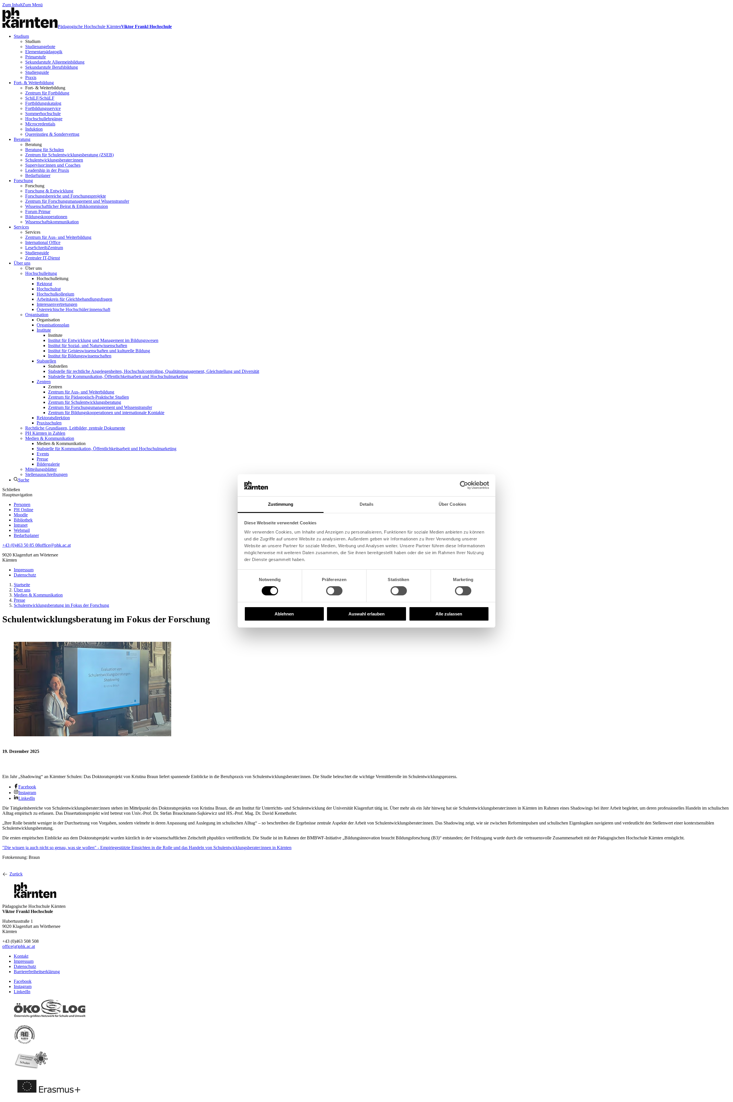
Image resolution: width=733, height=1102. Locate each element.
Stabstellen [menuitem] (46, 361)
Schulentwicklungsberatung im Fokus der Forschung (61, 605)
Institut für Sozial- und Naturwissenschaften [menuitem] (87, 345)
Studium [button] (32, 41)
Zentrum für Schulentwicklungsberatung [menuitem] (84, 402)
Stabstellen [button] (58, 366)
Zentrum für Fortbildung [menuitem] (47, 92)
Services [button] (32, 232)
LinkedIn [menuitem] (26, 798)
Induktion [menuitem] (34, 129)
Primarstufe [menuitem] (35, 56)
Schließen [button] (11, 489)
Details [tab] (367, 504)
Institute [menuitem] (44, 330)
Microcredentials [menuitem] (40, 123)
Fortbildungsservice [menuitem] (43, 108)
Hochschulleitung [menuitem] (41, 273)
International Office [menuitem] (42, 242)
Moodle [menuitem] (21, 514)
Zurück (16, 873)
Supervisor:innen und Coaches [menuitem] (52, 165)
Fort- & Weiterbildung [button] (45, 87)
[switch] (334, 590)
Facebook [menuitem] (27, 786)
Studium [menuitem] (21, 36)
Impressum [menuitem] (24, 569)
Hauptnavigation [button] (17, 494)
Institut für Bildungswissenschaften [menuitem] (79, 355)
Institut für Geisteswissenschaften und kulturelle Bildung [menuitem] (99, 350)
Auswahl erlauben (366, 613)
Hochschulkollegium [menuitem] (55, 294)
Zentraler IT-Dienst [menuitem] (42, 257)
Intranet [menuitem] (20, 525)
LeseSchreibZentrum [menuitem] (44, 247)
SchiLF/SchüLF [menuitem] (39, 98)
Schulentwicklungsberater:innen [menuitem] (54, 160)
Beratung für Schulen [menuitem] (44, 149)
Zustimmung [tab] (280, 504)
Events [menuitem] (43, 453)
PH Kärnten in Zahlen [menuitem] (45, 433)
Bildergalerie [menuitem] (48, 464)
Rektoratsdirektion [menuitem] (53, 417)
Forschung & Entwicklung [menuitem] (49, 190)
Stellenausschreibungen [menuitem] (46, 474)
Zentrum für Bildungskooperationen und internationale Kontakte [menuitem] (106, 412)
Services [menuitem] (21, 227)
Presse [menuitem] (42, 458)
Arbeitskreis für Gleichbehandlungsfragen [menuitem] (74, 299)
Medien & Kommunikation (38, 595)
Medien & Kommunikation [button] (61, 443)
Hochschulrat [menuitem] (49, 288)
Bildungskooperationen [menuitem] (46, 216)
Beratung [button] (33, 144)
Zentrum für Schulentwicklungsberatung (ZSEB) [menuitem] (69, 154)
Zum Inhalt (12, 4)
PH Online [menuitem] (23, 509)
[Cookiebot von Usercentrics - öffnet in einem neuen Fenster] (464, 485)
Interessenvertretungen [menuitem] (57, 304)
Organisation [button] (48, 319)
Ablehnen (284, 613)
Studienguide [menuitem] (37, 72)
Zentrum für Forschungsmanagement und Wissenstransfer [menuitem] (77, 201)
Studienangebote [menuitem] (40, 46)
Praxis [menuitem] (30, 77)
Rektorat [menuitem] (44, 283)
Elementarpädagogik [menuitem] (43, 51)
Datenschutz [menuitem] (25, 574)
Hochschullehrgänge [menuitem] (43, 118)
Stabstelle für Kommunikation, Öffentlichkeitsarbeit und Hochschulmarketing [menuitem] (118, 376)
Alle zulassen (449, 613)
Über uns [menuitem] (22, 263)
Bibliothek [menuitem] (23, 519)
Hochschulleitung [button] (52, 278)
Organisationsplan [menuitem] (53, 324)
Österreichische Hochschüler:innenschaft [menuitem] (73, 309)
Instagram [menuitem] (27, 792)
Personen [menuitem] (22, 504)
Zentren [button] (55, 386)
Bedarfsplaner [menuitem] (37, 175)
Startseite (22, 584)
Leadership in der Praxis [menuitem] (47, 170)
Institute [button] (55, 335)
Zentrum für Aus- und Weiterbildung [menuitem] (58, 237)
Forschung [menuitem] (23, 180)
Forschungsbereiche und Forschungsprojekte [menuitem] (65, 196)
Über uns (22, 589)
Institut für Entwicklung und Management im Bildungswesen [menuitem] (103, 340)
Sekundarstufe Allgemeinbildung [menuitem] (54, 62)
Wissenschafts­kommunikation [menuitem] (52, 221)
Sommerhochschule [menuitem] (43, 113)
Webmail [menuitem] (22, 530)
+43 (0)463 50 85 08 (21, 545)
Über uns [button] (33, 268)
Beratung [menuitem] (22, 139)
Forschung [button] (34, 185)
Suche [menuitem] (23, 479)
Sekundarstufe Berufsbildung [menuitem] (51, 67)
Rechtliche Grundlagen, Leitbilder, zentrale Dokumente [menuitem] (75, 428)
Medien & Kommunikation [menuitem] (49, 438)
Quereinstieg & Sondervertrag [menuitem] (52, 134)
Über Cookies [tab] (452, 504)
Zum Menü (32, 4)
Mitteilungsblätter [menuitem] (41, 469)
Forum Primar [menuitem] (37, 211)
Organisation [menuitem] (36, 314)
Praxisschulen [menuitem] (49, 422)
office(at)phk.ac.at (18, 946)
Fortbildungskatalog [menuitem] (43, 103)
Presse (19, 600)
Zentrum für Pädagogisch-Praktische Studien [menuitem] (88, 397)
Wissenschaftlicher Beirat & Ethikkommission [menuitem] (66, 206)
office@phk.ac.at (55, 545)
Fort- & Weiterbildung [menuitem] (34, 82)
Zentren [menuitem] (44, 381)
